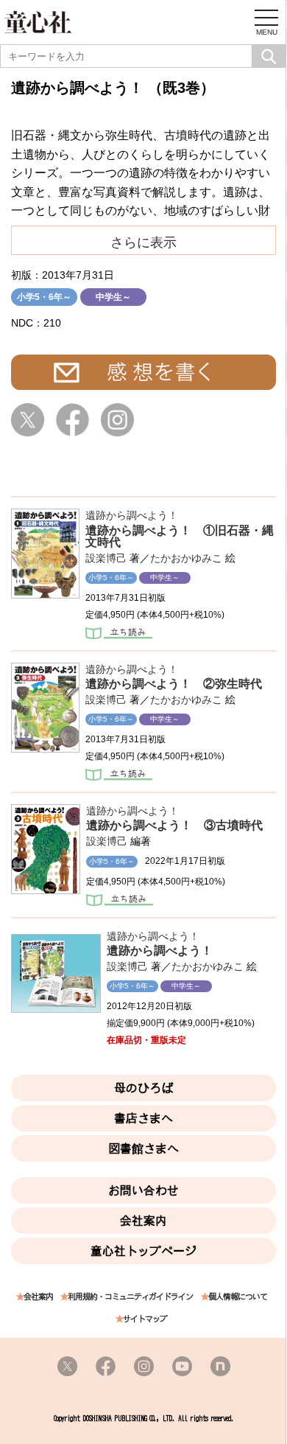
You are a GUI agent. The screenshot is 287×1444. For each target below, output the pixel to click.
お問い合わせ (143, 1190)
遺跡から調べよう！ (131, 515)
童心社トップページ (143, 1251)
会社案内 (143, 1221)
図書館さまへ (143, 1148)
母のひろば (143, 1088)
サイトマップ (145, 1319)
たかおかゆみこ (186, 558)
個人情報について (237, 1297)
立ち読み (118, 634)
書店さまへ (143, 1118)
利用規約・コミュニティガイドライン (130, 1297)
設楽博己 (106, 558)
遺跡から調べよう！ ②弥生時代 (173, 683)
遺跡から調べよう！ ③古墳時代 (174, 825)
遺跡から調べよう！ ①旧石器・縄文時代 (179, 536)
